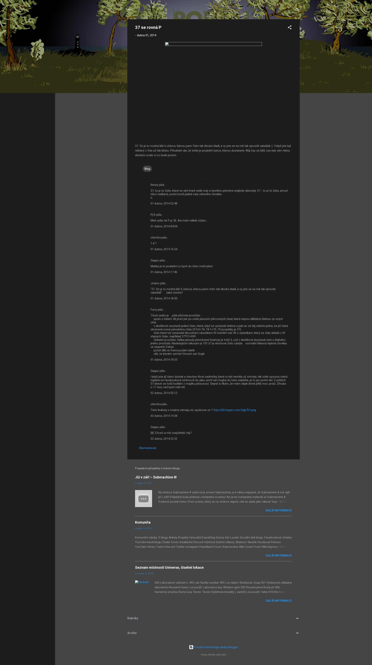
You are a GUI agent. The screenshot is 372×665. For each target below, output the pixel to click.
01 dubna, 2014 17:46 (164, 272)
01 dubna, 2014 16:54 (164, 249)
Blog (147, 169)
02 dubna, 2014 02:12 (164, 393)
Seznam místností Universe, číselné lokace (169, 567)
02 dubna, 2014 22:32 (164, 438)
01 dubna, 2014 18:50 (164, 298)
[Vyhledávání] (297, 10)
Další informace (279, 510)
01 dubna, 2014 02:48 (164, 203)
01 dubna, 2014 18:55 (164, 359)
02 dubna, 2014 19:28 (164, 416)
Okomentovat (147, 448)
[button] (289, 28)
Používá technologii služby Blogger (216, 647)
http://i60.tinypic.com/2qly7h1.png (235, 410)
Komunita (143, 522)
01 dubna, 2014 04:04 (164, 226)
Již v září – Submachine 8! (156, 477)
